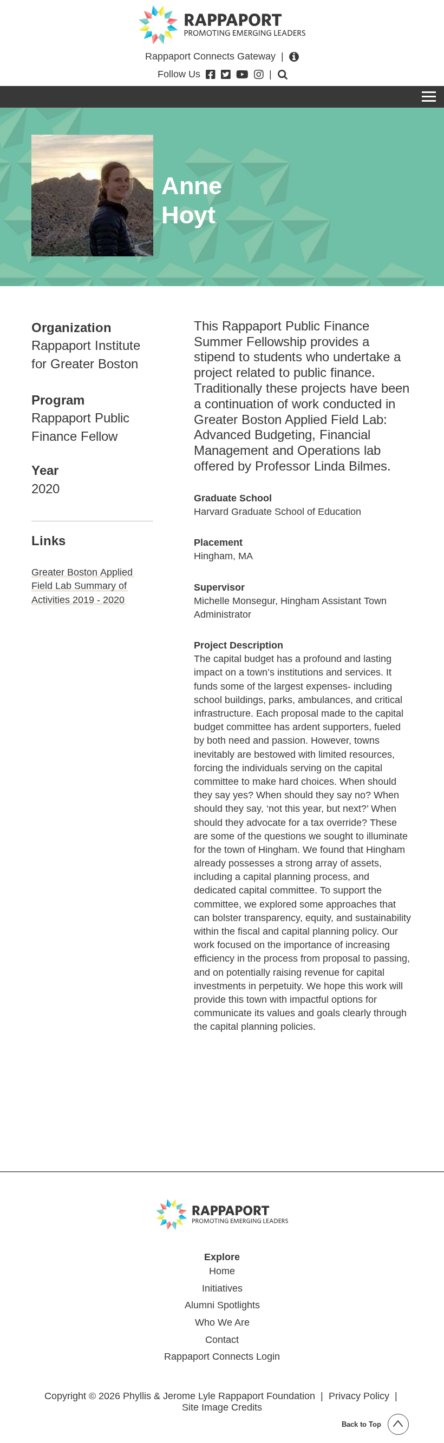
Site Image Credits (222, 1407)
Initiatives (222, 1288)
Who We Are (222, 1322)
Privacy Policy (359, 1396)
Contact (222, 1339)
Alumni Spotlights (222, 1305)
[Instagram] (259, 74)
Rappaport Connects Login (222, 1356)
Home (222, 1271)
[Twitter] (226, 74)
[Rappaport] (222, 24)
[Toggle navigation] (429, 96)
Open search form (282, 75)
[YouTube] (242, 74)
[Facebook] (211, 74)
